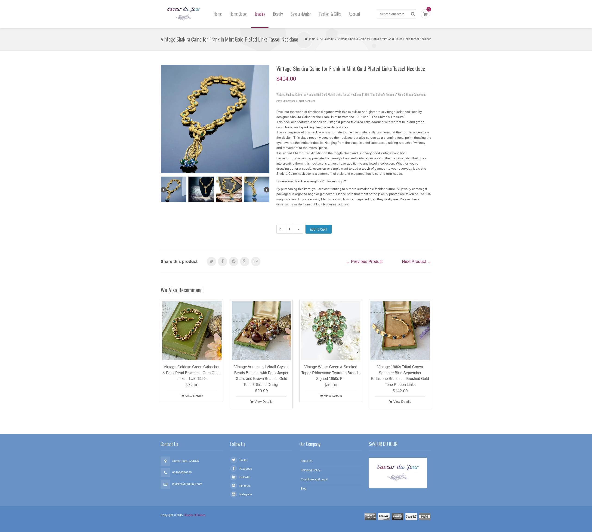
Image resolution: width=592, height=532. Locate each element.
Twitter (243, 460)
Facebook (245, 468)
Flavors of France (194, 515)
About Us (306, 461)
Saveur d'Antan (301, 14)
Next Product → (416, 261)
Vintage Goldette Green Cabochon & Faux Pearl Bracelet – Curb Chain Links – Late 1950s (192, 373)
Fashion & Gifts (330, 14)
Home (218, 14)
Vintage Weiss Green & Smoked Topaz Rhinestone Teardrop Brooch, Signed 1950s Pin (330, 373)
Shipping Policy (310, 470)
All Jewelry (326, 39)
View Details (194, 396)
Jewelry (260, 14)
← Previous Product (364, 261)
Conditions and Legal (314, 479)
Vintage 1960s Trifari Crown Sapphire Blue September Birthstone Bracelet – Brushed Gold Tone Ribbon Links (400, 376)
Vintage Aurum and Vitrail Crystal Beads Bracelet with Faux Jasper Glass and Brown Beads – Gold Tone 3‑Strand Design (261, 376)
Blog (303, 488)
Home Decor (238, 14)
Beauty (278, 14)
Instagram (245, 494)
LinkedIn (244, 477)
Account (354, 14)
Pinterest (244, 485)
